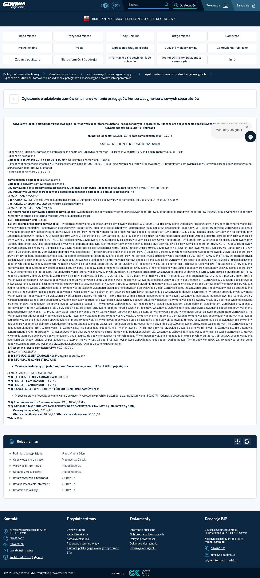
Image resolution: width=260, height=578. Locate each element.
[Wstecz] (13, 99)
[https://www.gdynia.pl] (14, 5)
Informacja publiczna (142, 529)
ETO (69, 552)
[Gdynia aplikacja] (116, 5)
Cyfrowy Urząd (76, 529)
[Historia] (237, 441)
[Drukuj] (246, 441)
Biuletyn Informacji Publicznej (21, 74)
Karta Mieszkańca (77, 534)
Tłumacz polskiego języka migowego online (93, 548)
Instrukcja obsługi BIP (143, 548)
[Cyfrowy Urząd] (105, 5)
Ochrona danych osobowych (147, 534)
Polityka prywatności (142, 539)
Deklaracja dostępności (144, 543)
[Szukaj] (166, 4)
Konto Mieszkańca (78, 539)
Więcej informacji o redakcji (221, 560)
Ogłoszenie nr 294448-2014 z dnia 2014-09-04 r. (37, 159)
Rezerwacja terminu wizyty (83, 543)
